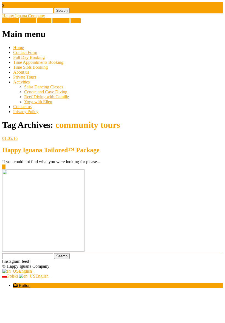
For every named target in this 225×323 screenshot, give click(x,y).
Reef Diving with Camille (46, 96)
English (25, 271)
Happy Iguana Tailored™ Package (51, 150)
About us (21, 72)
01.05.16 (10, 138)
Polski (13, 276)
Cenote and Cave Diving (45, 92)
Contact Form (25, 52)
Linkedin (28, 20)
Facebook (10, 20)
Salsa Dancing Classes (43, 87)
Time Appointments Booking (38, 62)
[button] (21, 285)
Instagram (60, 20)
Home (18, 47)
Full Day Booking (29, 57)
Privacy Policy (25, 111)
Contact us (22, 106)
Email (76, 20)
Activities (21, 82)
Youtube (44, 20)
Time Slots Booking (30, 67)
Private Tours (24, 77)
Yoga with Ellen (38, 101)
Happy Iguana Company (23, 15)
